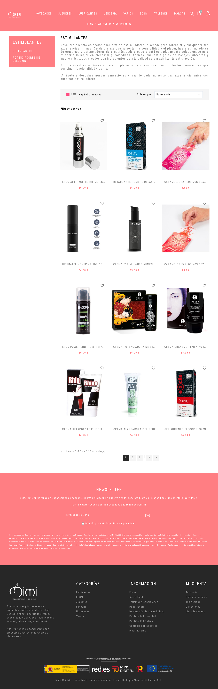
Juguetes (65, 13)
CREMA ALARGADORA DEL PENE (134, 429)
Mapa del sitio (137, 630)
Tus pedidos (193, 602)
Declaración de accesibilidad (146, 611)
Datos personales (196, 597)
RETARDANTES (22, 51)
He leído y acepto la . (110, 523)
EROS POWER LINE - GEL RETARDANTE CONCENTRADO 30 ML (102, 346)
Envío (132, 592)
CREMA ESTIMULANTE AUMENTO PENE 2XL (141, 264)
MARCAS (179, 13)
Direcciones (193, 606)
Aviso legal (136, 597)
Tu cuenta (192, 592)
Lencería (110, 13)
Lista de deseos (195, 611)
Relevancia (178, 95)
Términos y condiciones (143, 602)
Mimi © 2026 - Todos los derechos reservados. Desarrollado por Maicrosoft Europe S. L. (109, 680)
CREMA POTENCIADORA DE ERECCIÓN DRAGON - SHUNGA (151, 346)
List (73, 94)
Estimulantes (27, 42)
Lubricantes (88, 13)
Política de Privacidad (142, 616)
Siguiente (156, 457)
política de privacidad (123, 523)
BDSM (143, 13)
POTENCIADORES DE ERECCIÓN (26, 59)
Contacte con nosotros (143, 625)
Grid (68, 94)
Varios (128, 13)
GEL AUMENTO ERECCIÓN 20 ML (186, 429)
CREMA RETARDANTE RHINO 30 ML (85, 429)
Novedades (43, 13)
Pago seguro (137, 606)
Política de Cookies (141, 621)
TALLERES (161, 13)
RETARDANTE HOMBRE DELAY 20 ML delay (141, 182)
